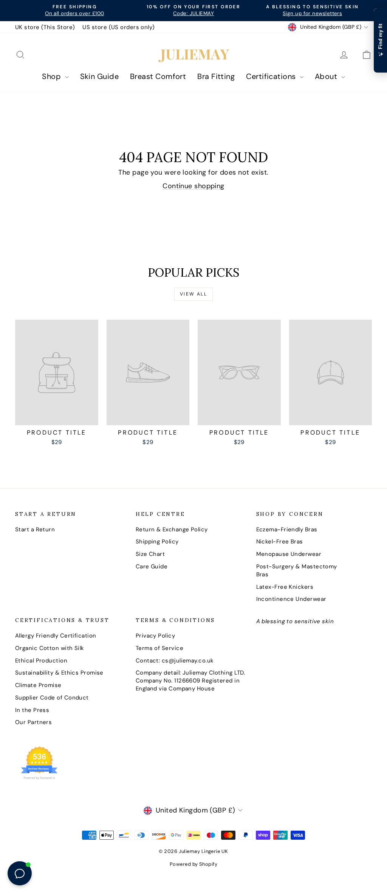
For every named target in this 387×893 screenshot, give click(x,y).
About (327, 76)
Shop (52, 76)
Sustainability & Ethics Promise (59, 672)
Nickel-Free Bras (279, 541)
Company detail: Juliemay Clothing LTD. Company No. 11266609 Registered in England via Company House (190, 680)
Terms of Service (159, 648)
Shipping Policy (157, 541)
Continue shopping (193, 185)
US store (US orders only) (118, 27)
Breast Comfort (158, 76)
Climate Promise (38, 685)
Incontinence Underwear (291, 599)
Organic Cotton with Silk (49, 648)
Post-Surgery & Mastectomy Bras (296, 570)
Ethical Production (41, 660)
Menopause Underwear (289, 554)
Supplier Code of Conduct (52, 697)
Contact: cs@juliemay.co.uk (175, 660)
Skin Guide (99, 76)
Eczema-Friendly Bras (286, 529)
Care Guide (152, 566)
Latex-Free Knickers (285, 587)
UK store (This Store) (45, 27)
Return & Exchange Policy (172, 529)
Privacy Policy (155, 635)
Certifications (272, 76)
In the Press (32, 710)
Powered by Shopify (193, 864)
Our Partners (33, 722)
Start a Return (35, 529)
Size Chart (150, 554)
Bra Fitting (216, 76)
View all (193, 294)
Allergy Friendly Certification (55, 635)
